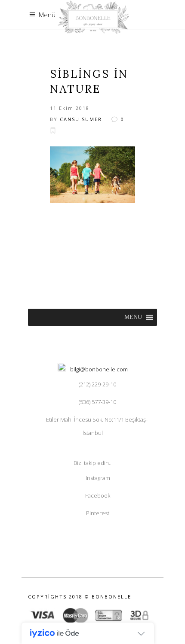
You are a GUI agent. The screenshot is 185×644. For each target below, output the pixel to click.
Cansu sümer (81, 119)
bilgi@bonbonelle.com (99, 369)
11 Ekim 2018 (69, 108)
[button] (133, 317)
